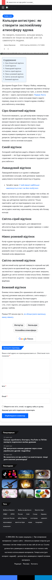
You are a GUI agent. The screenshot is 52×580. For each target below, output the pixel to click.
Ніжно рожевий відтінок (14, 74)
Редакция (17, 564)
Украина (43, 514)
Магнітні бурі (39, 510)
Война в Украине (9, 510)
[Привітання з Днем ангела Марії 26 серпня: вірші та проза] (9, 493)
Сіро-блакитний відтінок (14, 63)
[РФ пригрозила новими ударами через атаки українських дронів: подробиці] (26, 474)
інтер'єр (19, 325)
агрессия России (9, 518)
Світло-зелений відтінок (14, 77)
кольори (33, 325)
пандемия (38, 522)
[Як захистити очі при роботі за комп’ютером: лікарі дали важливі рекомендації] (42, 474)
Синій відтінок (10, 66)
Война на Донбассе (24, 510)
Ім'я (4, 386)
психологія (7, 526)
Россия (20, 514)
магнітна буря (20, 522)
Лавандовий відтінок (13, 68)
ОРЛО (13, 514)
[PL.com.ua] (11, 8)
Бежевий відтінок (11, 79)
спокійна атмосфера (26, 330)
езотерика (34, 518)
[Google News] (26, 339)
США (28, 514)
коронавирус (7, 522)
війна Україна (22, 518)
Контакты (34, 564)
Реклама (26, 564)
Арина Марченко (9, 45)
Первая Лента (40, 95)
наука (30, 522)
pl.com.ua (39, 545)
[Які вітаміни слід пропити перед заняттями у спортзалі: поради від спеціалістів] (42, 493)
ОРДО (5, 514)
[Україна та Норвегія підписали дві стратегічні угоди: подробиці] (26, 493)
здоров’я (44, 518)
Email (4, 396)
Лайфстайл (8, 16)
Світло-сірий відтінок (13, 71)
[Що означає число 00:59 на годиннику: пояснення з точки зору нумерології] (26, 484)
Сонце (35, 514)
